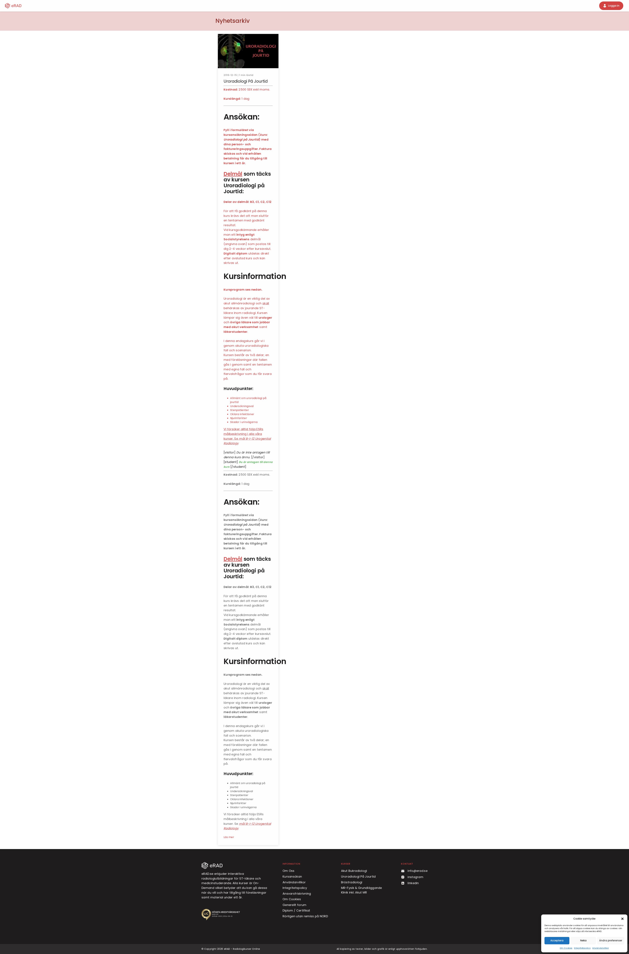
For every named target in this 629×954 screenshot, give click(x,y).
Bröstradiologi (351, 882)
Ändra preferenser (610, 940)
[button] (622, 918)
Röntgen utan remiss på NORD (305, 916)
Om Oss (289, 871)
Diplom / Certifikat (296, 910)
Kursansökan (292, 876)
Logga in (613, 6)
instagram (415, 877)
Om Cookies (566, 948)
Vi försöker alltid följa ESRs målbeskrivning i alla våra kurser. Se (243, 434)
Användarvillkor (600, 948)
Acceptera (556, 940)
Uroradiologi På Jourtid (358, 876)
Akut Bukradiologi (354, 871)
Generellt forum (294, 905)
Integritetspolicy (582, 948)
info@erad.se (418, 871)
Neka (583, 940)
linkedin (413, 883)
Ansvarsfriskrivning (297, 894)
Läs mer (229, 837)
